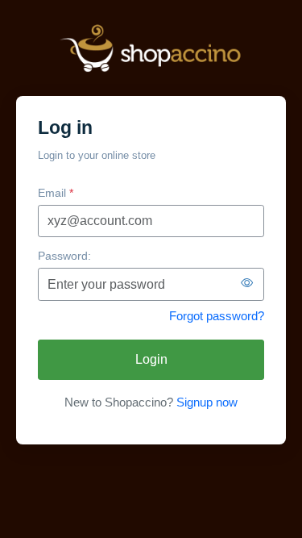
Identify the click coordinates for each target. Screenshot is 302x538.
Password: (64, 255)
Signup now (207, 402)
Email (55, 192)
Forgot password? (216, 316)
